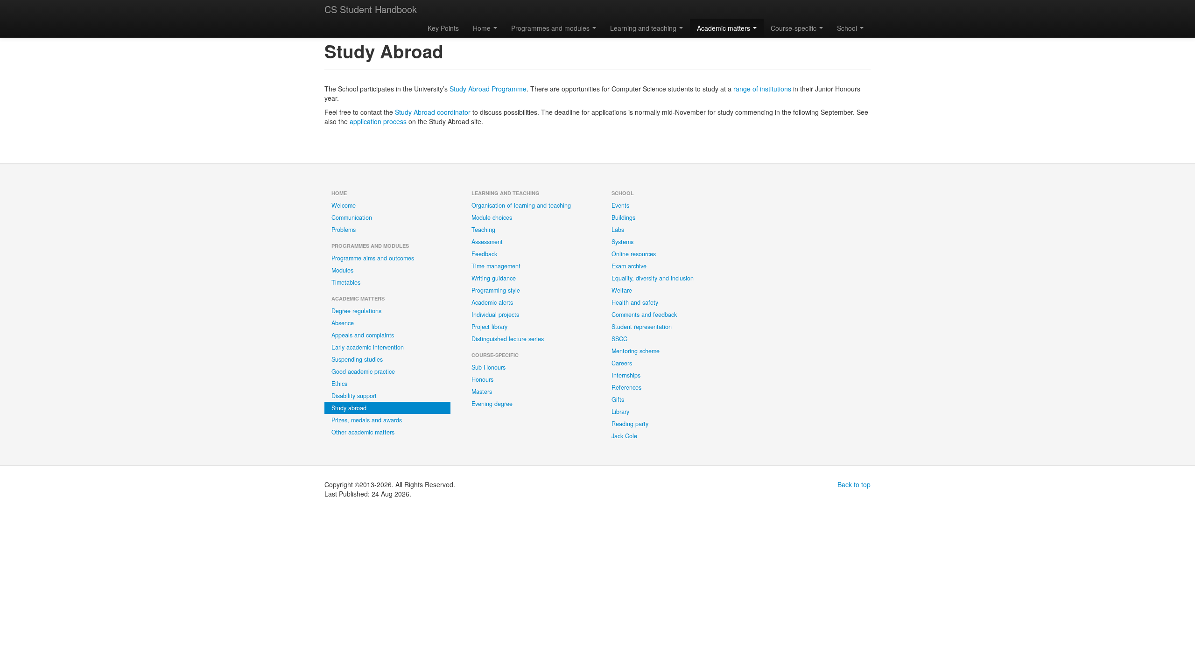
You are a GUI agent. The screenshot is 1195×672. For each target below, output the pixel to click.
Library (620, 411)
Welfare (622, 290)
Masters (481, 391)
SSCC (619, 339)
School (848, 28)
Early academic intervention (367, 347)
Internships (626, 375)
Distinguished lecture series (507, 339)
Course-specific (794, 28)
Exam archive (629, 266)
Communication (351, 217)
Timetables (345, 282)
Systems (622, 242)
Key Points (443, 28)
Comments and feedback (644, 314)
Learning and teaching (644, 28)
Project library (489, 326)
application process (378, 121)
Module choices (491, 217)
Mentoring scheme (636, 351)
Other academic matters (362, 432)
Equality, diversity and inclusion (653, 278)
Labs (618, 229)
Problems (343, 229)
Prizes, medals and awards (366, 420)
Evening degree (492, 403)
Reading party (630, 424)
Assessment (487, 242)
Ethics (339, 383)
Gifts (618, 399)
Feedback (484, 254)
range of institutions (762, 88)
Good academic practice (363, 371)
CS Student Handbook (370, 9)
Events (620, 205)
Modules (342, 270)
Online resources (634, 254)
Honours (482, 379)
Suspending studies (357, 359)
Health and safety (635, 302)
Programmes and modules (551, 28)
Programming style (495, 290)
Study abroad (348, 408)
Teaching (483, 229)
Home (482, 28)
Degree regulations (356, 311)
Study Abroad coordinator (433, 112)
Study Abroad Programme (488, 88)
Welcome (343, 205)
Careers (622, 363)
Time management (495, 266)
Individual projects (495, 314)
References (626, 387)
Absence (342, 323)
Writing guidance (493, 278)
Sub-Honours (488, 367)
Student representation (642, 326)
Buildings (623, 217)
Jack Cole (624, 436)
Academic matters (724, 28)
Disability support (354, 396)
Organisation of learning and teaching (521, 205)
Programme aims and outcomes (372, 258)
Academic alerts (492, 302)
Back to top (854, 484)
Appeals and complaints (362, 335)
